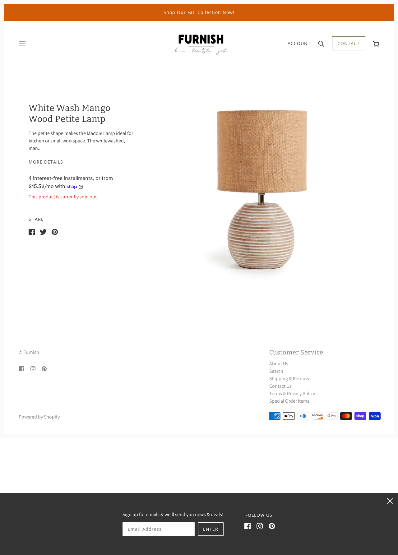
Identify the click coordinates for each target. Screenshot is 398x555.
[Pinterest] (271, 526)
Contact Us (280, 386)
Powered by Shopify (39, 417)
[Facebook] (247, 526)
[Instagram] (259, 526)
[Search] (321, 43)
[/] (201, 43)
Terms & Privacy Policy (292, 393)
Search (276, 371)
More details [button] (46, 162)
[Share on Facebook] (32, 231)
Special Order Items (289, 401)
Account (299, 43)
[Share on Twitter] (43, 231)
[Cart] (376, 43)
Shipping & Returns (289, 378)
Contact (348, 43)
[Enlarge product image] (261, 189)
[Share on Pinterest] (55, 231)
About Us (278, 363)
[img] (21, 368)
